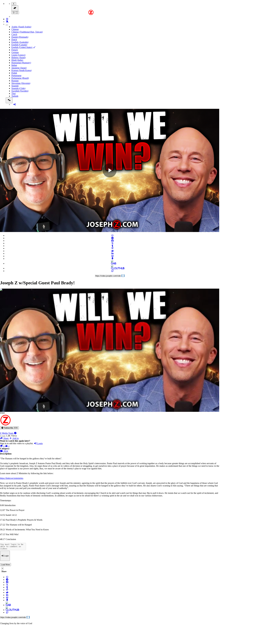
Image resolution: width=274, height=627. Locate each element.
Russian (15, 80)
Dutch (14, 39)
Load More (5, 565)
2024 (5, 451)
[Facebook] (112, 240)
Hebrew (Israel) (18, 57)
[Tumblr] (112, 246)
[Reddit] (112, 251)
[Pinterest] (112, 248)
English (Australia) (19, 42)
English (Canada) (19, 44)
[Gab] (112, 263)
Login (40, 443)
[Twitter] (112, 243)
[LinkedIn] (112, 253)
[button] (9, 427)
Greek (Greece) (18, 55)
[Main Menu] (14, 8)
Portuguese (16, 75)
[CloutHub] (112, 268)
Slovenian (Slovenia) (20, 83)
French (14, 50)
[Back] (13, 3)
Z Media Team (7, 433)
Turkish (14, 96)
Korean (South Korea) (21, 70)
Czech (14, 34)
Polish (14, 73)
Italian (14, 65)
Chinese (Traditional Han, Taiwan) (27, 32)
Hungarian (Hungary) (21, 62)
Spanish (15, 86)
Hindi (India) (17, 60)
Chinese (15, 29)
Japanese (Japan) (19, 68)
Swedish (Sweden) (19, 91)
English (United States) (22, 47)
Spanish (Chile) (18, 88)
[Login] (14, 104)
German (15, 52)
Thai (13, 93)
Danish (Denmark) (19, 37)
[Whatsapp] (112, 235)
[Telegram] (112, 238)
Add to (15, 438)
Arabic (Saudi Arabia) (21, 27)
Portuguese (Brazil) (20, 78)
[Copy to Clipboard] (112, 271)
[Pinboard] (112, 258)
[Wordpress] (112, 256)
